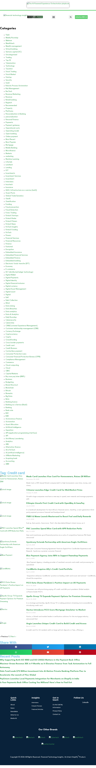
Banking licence (11, 402)
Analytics (9, 441)
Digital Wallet (11, 275)
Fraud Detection (12, 210)
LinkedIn (83, 702)
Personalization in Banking (16, 114)
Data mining (10, 306)
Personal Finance (12, 120)
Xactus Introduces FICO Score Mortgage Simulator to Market (56, 610)
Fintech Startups (12, 216)
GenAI (8, 199)
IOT (7, 170)
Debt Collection (12, 300)
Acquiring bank (11, 458)
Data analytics (11, 312)
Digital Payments (12, 278)
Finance (8, 244)
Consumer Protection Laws (16, 354)
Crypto (8, 337)
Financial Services (12, 238)
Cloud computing (12, 365)
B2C (7, 413)
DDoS (8, 303)
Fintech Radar (11, 218)
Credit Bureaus (11, 348)
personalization (12, 117)
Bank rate (9, 410)
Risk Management (12, 89)
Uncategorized (11, 55)
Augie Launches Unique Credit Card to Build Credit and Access (56, 624)
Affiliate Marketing (13, 456)
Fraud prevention (12, 207)
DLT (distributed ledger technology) (19, 272)
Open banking (11, 134)
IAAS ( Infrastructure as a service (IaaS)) (21, 190)
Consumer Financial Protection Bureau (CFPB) (23, 357)
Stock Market (11, 74)
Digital (8, 295)
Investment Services (13, 176)
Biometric (9, 393)
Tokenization (11, 63)
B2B (7, 416)
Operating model (12, 131)
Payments (9, 122)
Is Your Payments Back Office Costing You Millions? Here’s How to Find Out (36, 683)
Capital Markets (12, 374)
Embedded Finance (13, 258)
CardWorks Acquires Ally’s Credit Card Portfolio (49, 569)
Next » (13, 637)
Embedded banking (13, 261)
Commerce (10, 362)
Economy (9, 266)
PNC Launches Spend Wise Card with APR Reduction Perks (54, 529)
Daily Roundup (11, 317)
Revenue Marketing (13, 94)
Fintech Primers (11, 221)
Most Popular (11, 142)
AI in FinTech (10, 450)
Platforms (9, 111)
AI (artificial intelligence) (15, 453)
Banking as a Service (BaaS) (16, 405)
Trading (9, 57)
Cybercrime (10, 323)
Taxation (9, 69)
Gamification (11, 201)
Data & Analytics (12, 314)
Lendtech (9, 165)
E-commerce (10, 269)
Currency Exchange (13, 331)
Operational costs (13, 128)
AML (7, 444)
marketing (9, 156)
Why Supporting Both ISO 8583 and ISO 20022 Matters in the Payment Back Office (40, 660)
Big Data (9, 396)
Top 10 (8, 60)
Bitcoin (8, 391)
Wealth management (14, 46)
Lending (9, 168)
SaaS (8, 83)
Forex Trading (11, 213)
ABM (7, 464)
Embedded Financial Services (17, 255)
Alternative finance (13, 447)
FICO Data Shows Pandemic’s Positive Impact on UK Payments (56, 583)
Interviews (9, 182)
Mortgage (9, 145)
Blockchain (10, 388)
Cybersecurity (11, 320)
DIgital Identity (11, 280)
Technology (10, 66)
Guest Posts (10, 193)
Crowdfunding (11, 340)
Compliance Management (15, 360)
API (7, 436)
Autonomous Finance (14, 419)
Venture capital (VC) (14, 52)
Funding (9, 204)
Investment (10, 179)
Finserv (8, 235)
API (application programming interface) (21, 433)
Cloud (8, 368)
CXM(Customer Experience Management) (21, 326)
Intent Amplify (73, 757)
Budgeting (10, 382)
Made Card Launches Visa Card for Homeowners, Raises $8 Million (58, 477)
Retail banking (11, 100)
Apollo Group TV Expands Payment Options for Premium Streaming (58, 596)
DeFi (7, 297)
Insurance (9, 187)
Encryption (10, 249)
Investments (10, 173)
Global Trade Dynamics (15, 196)
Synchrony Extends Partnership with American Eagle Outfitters (56, 542)
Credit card (10, 345)
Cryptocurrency (11, 334)
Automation (10, 422)
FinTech (8, 232)
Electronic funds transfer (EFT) (18, 264)
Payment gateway (13, 125)
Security (9, 80)
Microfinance (10, 151)
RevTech (9, 91)
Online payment (12, 137)
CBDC (8, 371)
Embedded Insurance (14, 252)
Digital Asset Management (16, 289)
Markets (9, 153)
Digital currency (11, 286)
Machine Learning (12, 159)
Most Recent (10, 139)
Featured (9, 247)
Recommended (11, 105)
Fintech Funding (12, 230)
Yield (7, 35)
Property (9, 108)
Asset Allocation (12, 424)
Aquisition (9, 430)
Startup (9, 77)
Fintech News (11, 224)
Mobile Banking (11, 148)
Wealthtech (10, 43)
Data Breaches (11, 309)
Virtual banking (11, 49)
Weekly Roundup (12, 38)
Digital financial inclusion (15, 283)
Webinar (9, 41)
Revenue (9, 97)
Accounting (10, 461)
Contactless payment (14, 351)
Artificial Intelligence (13, 427)
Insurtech (9, 185)
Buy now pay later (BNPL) (15, 376)
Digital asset (10, 292)
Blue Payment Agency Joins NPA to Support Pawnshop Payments (57, 556)
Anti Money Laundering (14, 439)
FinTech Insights (12, 227)
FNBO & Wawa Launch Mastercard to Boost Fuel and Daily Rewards (58, 517)
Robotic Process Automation (17, 86)
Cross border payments (15, 343)
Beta (7, 399)
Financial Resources (13, 241)
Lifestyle (9, 162)
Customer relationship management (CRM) (22, 328)
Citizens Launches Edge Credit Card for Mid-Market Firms (54, 490)
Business (9, 379)
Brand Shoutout (12, 385)
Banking (9, 408)
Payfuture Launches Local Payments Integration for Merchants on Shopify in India (39, 679)
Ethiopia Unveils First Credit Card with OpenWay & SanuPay (55, 503)
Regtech (9, 103)
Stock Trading (11, 72)
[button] (53, 17)
